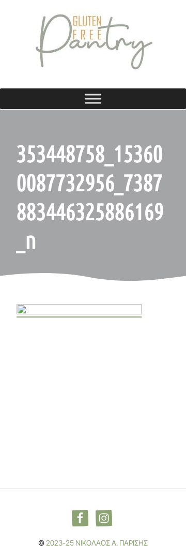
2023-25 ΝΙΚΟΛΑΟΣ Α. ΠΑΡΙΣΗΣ (97, 542)
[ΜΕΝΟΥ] (93, 98)
